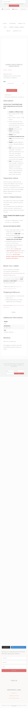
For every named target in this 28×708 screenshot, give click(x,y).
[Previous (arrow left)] (2, 354)
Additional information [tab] (11, 97)
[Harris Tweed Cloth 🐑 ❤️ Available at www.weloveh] (21, 540)
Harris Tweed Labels (14, 698)
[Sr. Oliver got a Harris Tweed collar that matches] (7, 464)
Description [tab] (8, 94)
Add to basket (11, 90)
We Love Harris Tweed (14, 14)
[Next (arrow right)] (25, 354)
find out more (14, 5)
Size (4, 81)
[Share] (20, 1)
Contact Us (14, 693)
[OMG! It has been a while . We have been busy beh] (21, 477)
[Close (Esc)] (23, 1)
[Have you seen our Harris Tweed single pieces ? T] (21, 407)
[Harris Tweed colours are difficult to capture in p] (7, 612)
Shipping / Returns (14, 695)
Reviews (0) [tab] (21, 97)
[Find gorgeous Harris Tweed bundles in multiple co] (21, 601)
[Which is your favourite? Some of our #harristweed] (7, 548)
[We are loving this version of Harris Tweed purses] (7, 405)
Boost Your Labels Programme (12, 277)
